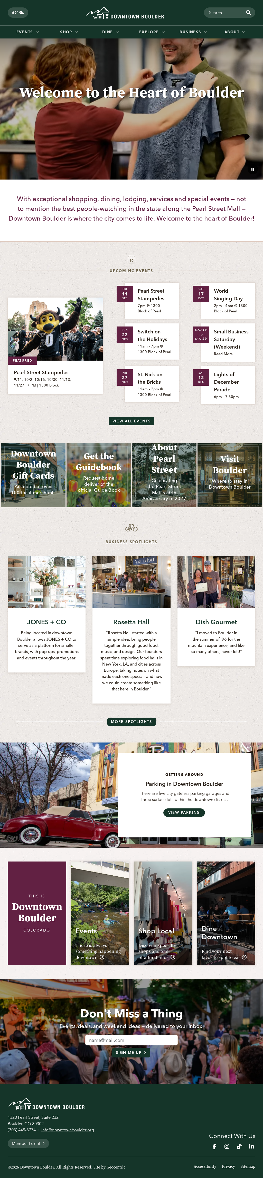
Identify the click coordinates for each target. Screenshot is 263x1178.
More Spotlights (131, 721)
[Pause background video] (253, 169)
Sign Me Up (129, 1052)
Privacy (228, 1166)
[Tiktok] (239, 1146)
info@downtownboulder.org (67, 1129)
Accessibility (205, 1166)
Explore (150, 32)
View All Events (131, 421)
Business (191, 32)
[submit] (248, 12)
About (232, 32)
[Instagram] (227, 1146)
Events (25, 32)
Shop (66, 32)
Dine (108, 32)
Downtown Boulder (37, 1167)
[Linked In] (251, 1146)
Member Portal (26, 1143)
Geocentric (116, 1167)
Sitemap (248, 1166)
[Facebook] (214, 1146)
